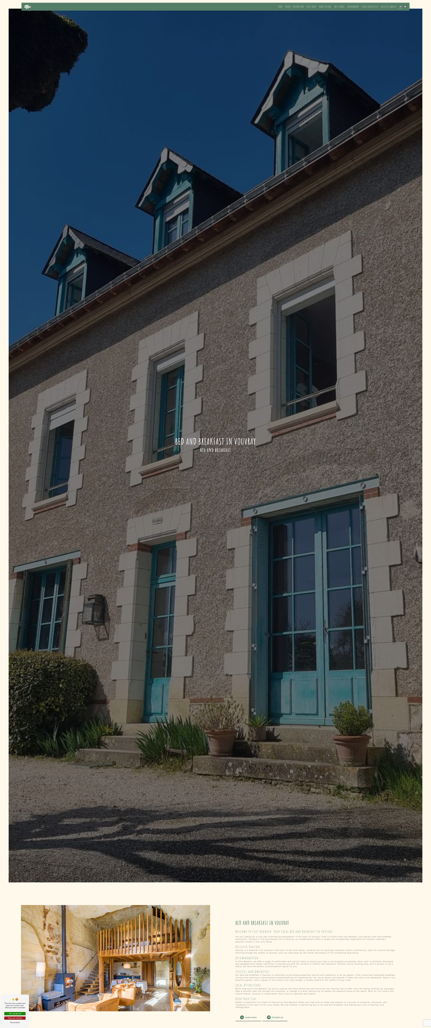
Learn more (251, 1017)
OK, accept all (15, 1013)
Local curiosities (370, 6)
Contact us (277, 1017)
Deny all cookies (15, 1018)
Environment (353, 6)
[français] (405, 6)
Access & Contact (389, 6)
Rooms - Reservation (294, 6)
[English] (400, 6)
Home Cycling (325, 6)
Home (280, 6)
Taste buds (311, 6)
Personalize (15, 1022)
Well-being (339, 6)
